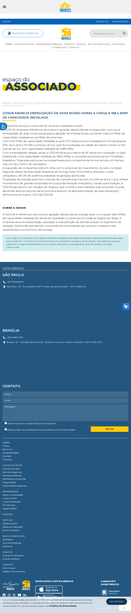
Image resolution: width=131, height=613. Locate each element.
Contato (74, 47)
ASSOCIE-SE (102, 21)
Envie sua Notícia (11, 530)
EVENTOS (7, 514)
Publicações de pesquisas (15, 485)
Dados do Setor (24, 44)
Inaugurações (9, 482)
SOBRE (6, 442)
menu (4, 7)
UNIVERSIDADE (10, 491)
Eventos (69, 44)
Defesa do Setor (10, 523)
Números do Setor (11, 468)
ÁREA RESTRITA (120, 21)
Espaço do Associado (13, 527)
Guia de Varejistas (11, 559)
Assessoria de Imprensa (14, 571)
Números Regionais (12, 472)
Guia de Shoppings (12, 543)
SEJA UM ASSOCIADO (14, 536)
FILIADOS (7, 552)
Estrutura (7, 449)
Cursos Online (9, 498)
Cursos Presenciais (11, 501)
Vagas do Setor (10, 508)
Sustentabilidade (11, 452)
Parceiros (118, 44)
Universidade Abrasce (49, 44)
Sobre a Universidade (13, 495)
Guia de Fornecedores (13, 555)
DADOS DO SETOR (12, 465)
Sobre (8, 44)
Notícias (81, 44)
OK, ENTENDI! (117, 601)
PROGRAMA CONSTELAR (25, 33)
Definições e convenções (14, 479)
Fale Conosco (9, 568)
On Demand (9, 505)
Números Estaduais (12, 475)
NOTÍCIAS (7, 520)
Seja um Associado (99, 44)
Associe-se (7, 546)
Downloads (59, 47)
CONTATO (8, 564)
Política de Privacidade (44, 423)
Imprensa (7, 459)
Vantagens (8, 539)
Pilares (6, 446)
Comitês (7, 456)
